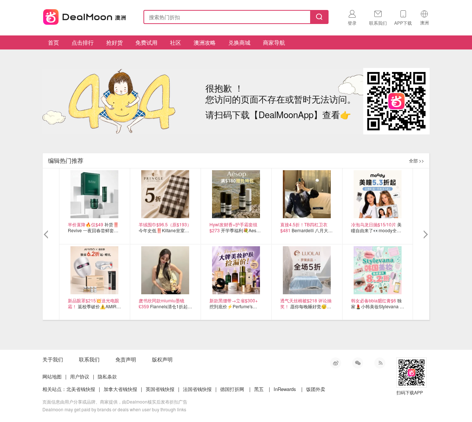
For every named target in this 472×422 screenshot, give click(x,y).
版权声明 (162, 359)
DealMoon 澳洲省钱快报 (85, 16)
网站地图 (52, 376)
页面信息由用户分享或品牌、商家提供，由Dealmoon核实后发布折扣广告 (114, 401)
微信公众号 (357, 362)
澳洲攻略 (205, 42)
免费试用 (146, 42)
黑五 (259, 388)
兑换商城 (239, 42)
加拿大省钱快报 (120, 388)
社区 (175, 42)
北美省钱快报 (80, 388)
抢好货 (114, 42)
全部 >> (416, 160)
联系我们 (89, 359)
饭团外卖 (315, 388)
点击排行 (83, 42)
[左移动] (47, 234)
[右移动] (425, 234)
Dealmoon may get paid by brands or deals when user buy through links (114, 409)
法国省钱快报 (197, 388)
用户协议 (79, 376)
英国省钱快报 (160, 388)
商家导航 (274, 42)
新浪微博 (335, 362)
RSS (379, 362)
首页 (53, 42)
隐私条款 (107, 376)
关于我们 (52, 359)
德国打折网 (232, 388)
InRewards (285, 388)
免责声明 (125, 359)
